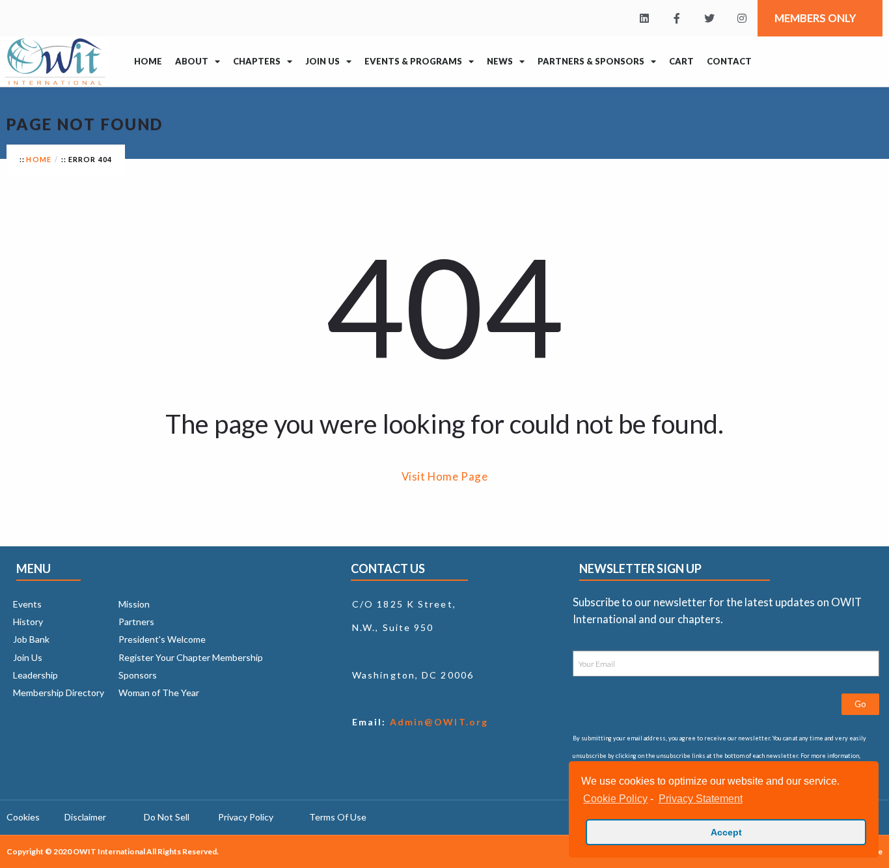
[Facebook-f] (676, 18)
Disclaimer (85, 816)
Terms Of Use (337, 816)
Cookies (23, 816)
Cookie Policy (615, 798)
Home (148, 61)
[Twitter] (709, 18)
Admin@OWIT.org (438, 721)
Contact (729, 61)
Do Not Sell (166, 816)
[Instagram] (742, 18)
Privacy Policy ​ (246, 816)
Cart (681, 61)
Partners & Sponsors (591, 61)
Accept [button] (726, 832)
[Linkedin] (644, 18)
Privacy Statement (700, 798)
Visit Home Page (445, 476)
